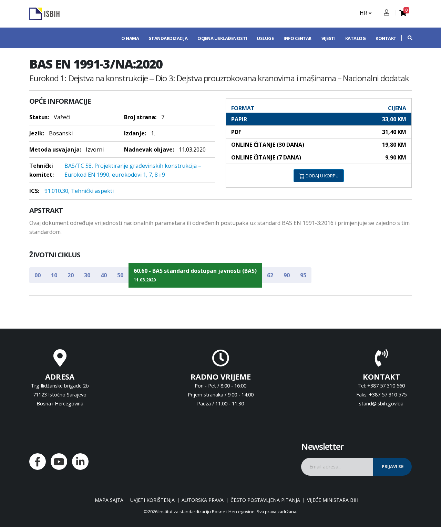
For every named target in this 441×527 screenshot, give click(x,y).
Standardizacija (168, 38)
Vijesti (328, 38)
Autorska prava (203, 500)
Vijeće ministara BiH (332, 500)
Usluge (265, 38)
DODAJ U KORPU (322, 176)
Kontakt (386, 38)
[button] (406, 37)
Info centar (297, 38)
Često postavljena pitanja (265, 500)
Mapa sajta (109, 500)
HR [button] (364, 13)
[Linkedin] (80, 461)
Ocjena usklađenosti (222, 38)
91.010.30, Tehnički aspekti (79, 191)
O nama (130, 38)
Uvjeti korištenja (152, 500)
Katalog (355, 38)
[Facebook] (37, 461)
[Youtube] (59, 461)
